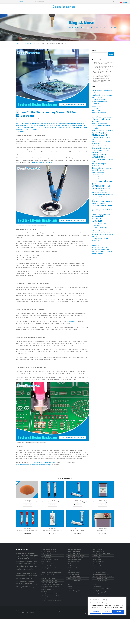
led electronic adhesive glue (99, 227)
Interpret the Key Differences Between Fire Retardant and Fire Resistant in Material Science (102, 80)
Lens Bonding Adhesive (74, 572)
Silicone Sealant (97, 586)
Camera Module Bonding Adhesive (102, 553)
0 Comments (21, 131)
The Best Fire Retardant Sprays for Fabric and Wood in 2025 (103, 66)
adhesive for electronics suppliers (101, 127)
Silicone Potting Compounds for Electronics (33, 127)
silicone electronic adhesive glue (100, 249)
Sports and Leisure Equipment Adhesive (50, 587)
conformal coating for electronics (99, 165)
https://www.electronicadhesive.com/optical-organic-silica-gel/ (33, 464)
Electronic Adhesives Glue (28, 43)
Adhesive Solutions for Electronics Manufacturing (101, 147)
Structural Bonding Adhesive (49, 566)
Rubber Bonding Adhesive (75, 561)
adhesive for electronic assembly (101, 117)
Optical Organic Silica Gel (32, 123)
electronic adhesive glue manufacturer (101, 187)
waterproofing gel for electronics (74, 127)
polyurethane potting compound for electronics (102, 235)
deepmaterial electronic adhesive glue (102, 169)
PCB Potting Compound (99, 564)
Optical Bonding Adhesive (74, 576)
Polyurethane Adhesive (48, 564)
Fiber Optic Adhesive (98, 551)
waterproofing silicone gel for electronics (44, 462)
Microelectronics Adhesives (100, 570)
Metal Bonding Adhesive (74, 551)
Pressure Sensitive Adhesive (50, 559)
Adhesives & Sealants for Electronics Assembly (101, 138)
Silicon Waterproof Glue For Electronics (26, 125)
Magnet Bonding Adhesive (75, 578)
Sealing (70, 586)
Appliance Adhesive (98, 549)
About (32, 12)
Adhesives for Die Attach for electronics (101, 143)
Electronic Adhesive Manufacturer (28, 119)
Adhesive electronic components (99, 109)
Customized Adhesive (48, 574)
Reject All (107, 611)
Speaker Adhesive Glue (99, 555)
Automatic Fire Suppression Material (52, 572)
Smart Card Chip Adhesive (100, 580)
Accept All (119, 611)
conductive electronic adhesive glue (102, 160)
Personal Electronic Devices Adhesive (52, 584)
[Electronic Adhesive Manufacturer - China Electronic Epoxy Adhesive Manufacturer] (64, 7)
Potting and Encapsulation (74, 591)
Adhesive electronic (97, 106)
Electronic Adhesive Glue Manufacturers (102, 194)
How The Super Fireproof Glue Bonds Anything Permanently (101, 75)
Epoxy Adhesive (27, 500)
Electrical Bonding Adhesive (75, 580)
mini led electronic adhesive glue (101, 232)
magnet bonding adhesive (98, 230)
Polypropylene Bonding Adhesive (76, 555)
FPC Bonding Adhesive (74, 574)
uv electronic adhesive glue (99, 256)
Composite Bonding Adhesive (75, 557)
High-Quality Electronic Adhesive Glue (101, 214)
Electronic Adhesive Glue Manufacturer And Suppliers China (101, 191)
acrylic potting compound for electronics (102, 96)
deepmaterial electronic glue (99, 172)
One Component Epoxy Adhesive (51, 594)
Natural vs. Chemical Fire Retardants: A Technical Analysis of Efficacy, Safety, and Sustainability (103, 71)
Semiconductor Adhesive (99, 572)
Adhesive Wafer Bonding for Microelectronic (102, 151)
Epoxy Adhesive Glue (48, 589)
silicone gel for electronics (60, 125)
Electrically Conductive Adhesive (50, 568)
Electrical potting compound (99, 175)
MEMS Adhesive (97, 568)
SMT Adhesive (96, 557)
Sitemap (32, 612)
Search (94, 50)
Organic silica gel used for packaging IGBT (74, 123)
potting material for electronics (100, 247)
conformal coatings (71, 321)
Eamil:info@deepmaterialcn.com (24, 1)
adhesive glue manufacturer (100, 133)
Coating (70, 588)
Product (39, 12)
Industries (63, 12)
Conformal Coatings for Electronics (102, 588)
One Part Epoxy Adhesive (49, 549)
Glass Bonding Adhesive (74, 553)
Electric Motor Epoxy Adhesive (101, 566)
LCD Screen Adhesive (98, 561)
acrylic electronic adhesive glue (102, 92)
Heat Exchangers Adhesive (49, 580)
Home (25, 12)
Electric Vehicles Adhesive (49, 578)
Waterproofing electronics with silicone (55, 127)
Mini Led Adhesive (97, 559)
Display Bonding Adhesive (74, 570)
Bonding (70, 584)
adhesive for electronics (99, 123)
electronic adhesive (97, 177)
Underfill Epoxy (46, 592)
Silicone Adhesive (47, 553)
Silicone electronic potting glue (45, 125)
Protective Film (46, 570)
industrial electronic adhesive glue (100, 224)
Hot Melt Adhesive (47, 561)
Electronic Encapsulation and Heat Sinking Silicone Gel (32, 121)
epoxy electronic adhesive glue (102, 206)
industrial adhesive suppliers (97, 218)
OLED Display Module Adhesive (101, 574)
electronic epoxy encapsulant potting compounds (102, 202)
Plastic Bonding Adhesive (74, 549)
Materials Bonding (51, 12)
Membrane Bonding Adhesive (75, 568)
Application (73, 12)
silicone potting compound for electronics (102, 252)
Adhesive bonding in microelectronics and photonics (99, 101)
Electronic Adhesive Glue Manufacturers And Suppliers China (102, 198)
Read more (28, 505)
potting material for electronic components (101, 244)
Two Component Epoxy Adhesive (51, 596)
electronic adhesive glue (102, 182)
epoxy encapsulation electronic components (102, 211)
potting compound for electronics (100, 239)
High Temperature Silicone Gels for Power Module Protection (63, 121)
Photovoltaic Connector (29, 614)
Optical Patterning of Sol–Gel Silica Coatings (51, 123)
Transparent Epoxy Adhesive (50, 598)
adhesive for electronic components (101, 120)
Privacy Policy (25, 612)
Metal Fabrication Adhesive (49, 582)
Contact (103, 12)
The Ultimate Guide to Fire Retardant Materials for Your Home (103, 62)
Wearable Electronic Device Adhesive (102, 576)
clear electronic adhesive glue (99, 156)
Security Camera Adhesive (100, 578)
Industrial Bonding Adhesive (75, 559)
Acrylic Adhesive (46, 555)
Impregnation (71, 593)
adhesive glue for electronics (102, 130)
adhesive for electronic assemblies (99, 114)
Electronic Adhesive (86, 12)
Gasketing (95, 584)
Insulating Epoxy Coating (99, 591)
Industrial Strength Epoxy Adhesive (51, 600)
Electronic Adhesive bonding (99, 179)
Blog (96, 12)
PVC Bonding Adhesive (74, 564)
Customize (96, 611)
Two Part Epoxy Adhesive (49, 551)
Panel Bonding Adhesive (74, 566)
